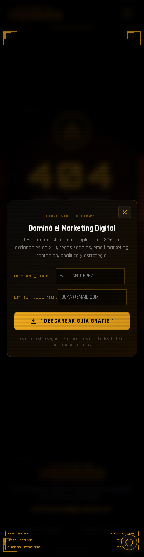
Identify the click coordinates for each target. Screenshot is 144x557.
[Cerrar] (124, 212)
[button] (10, 38)
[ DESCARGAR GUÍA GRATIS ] (77, 321)
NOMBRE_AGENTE (35, 276)
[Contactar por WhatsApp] (129, 542)
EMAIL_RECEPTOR (36, 297)
